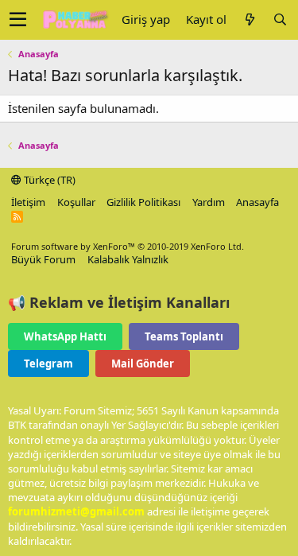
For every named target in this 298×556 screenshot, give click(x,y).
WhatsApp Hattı (65, 336)
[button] (18, 20)
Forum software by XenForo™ (127, 246)
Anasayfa (257, 202)
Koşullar (76, 202)
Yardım (208, 202)
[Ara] (280, 19)
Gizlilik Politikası (143, 202)
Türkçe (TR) (48, 180)
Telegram (48, 363)
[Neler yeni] (249, 19)
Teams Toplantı (184, 336)
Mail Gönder (142, 363)
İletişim (28, 202)
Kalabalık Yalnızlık (127, 259)
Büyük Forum (43, 259)
